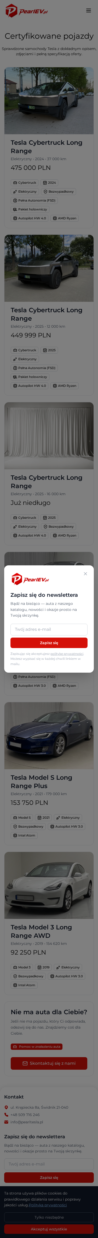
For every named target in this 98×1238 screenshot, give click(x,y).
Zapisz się (49, 642)
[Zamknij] (85, 574)
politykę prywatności (66, 654)
